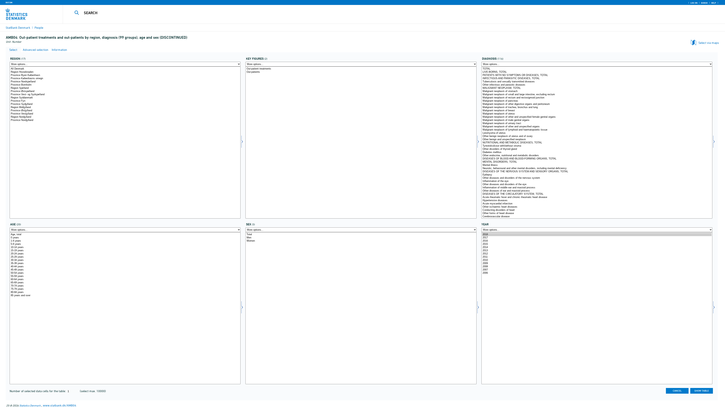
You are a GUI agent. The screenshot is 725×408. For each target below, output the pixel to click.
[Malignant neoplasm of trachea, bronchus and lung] (597, 107)
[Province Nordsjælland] (125, 81)
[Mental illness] (597, 165)
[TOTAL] (597, 68)
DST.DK (9, 2)
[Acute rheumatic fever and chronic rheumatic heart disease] (597, 197)
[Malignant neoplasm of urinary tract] (597, 123)
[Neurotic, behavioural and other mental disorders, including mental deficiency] (597, 168)
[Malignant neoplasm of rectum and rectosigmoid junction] (597, 97)
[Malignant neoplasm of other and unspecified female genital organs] (597, 117)
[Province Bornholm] (125, 85)
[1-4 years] (125, 241)
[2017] (597, 237)
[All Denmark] (125, 68)
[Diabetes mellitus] (597, 152)
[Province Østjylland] (125, 110)
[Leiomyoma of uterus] (597, 133)
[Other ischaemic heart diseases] (597, 207)
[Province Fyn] (125, 101)
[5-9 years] (125, 244)
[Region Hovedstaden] (125, 72)
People (39, 27)
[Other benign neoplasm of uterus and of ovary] (597, 136)
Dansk (704, 3)
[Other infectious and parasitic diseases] (597, 85)
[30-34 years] (125, 260)
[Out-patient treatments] (361, 68)
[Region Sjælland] (125, 88)
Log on (693, 3)
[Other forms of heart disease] (597, 213)
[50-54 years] (125, 273)
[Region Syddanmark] (125, 97)
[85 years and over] (125, 295)
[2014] (597, 247)
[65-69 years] (125, 282)
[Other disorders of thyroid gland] (597, 149)
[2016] (597, 241)
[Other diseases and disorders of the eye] (597, 184)
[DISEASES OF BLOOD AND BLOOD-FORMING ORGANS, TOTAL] (597, 158)
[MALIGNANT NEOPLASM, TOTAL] (597, 88)
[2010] (597, 260)
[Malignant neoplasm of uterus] (597, 113)
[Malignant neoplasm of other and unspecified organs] (597, 126)
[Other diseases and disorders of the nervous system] (597, 178)
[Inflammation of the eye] (597, 181)
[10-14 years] (125, 247)
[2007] (597, 269)
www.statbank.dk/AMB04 (59, 405)
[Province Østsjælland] (125, 91)
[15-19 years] (125, 250)
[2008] (597, 266)
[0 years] (125, 237)
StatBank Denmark (18, 27)
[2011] (597, 257)
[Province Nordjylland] (125, 120)
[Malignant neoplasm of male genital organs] (597, 120)
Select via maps (708, 42)
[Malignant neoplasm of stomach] (597, 91)
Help (713, 3)
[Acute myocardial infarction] (597, 203)
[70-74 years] (125, 285)
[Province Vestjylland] (125, 113)
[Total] (361, 234)
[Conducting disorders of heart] (597, 210)
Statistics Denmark (30, 405)
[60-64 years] (125, 279)
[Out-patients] (361, 72)
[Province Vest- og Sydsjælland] (125, 94)
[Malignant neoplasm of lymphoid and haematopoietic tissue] (597, 129)
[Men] (361, 237)
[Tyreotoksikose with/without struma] (597, 146)
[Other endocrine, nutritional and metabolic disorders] (597, 155)
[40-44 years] (125, 266)
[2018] (597, 234)
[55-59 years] (125, 276)
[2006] (597, 273)
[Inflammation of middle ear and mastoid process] (597, 187)
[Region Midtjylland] (125, 107)
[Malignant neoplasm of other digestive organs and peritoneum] (597, 104)
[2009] (597, 263)
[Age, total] (125, 234)
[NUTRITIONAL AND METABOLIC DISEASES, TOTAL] (597, 142)
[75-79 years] (125, 289)
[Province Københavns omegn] (125, 78)
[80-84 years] (125, 292)
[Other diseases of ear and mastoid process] (597, 190)
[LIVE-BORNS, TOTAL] (597, 72)
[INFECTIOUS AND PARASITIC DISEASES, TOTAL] (597, 78)
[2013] (597, 250)
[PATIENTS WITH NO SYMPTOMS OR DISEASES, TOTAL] (597, 75)
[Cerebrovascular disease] (597, 216)
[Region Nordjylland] (125, 117)
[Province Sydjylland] (125, 104)
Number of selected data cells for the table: (38, 391)
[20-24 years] (125, 253)
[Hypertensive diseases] (597, 200)
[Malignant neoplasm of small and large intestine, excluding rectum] (597, 94)
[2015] (597, 244)
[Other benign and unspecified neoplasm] (597, 139)
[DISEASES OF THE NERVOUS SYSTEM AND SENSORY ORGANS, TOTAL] (597, 171)
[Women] (361, 241)
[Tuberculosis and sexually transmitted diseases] (597, 81)
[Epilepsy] (597, 174)
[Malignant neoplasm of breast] (597, 110)
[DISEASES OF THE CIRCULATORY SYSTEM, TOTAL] (597, 194)
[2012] (597, 253)
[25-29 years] (125, 257)
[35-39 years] (125, 263)
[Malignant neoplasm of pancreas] (597, 101)
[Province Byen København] (125, 75)
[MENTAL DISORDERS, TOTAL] (597, 162)
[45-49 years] (125, 269)
